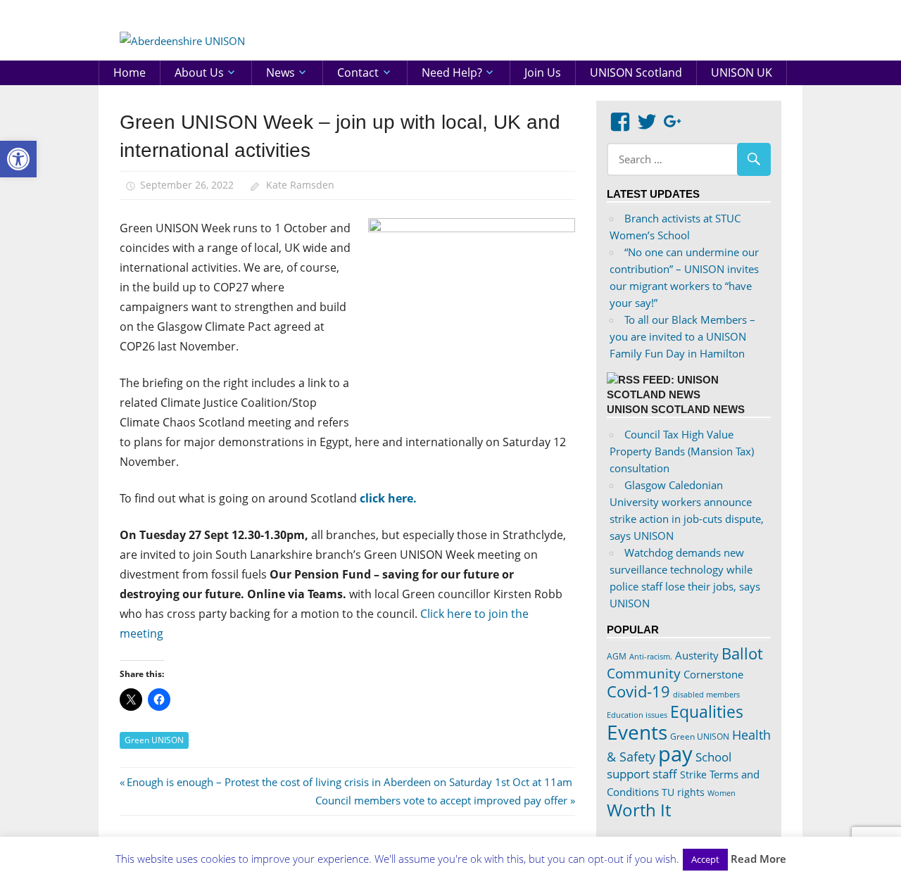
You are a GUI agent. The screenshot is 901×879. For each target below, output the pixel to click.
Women (721, 793)
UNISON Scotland (636, 72)
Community (644, 673)
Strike (693, 775)
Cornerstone (713, 674)
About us (199, 72)
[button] (18, 159)
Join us (542, 72)
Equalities (706, 711)
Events (637, 732)
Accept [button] (705, 859)
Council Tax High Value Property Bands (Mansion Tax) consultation (682, 451)
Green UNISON (154, 740)
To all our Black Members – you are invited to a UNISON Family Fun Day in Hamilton (682, 336)
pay (675, 754)
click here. (390, 498)
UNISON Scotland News (676, 409)
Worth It (639, 809)
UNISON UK (741, 72)
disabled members (706, 694)
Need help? (452, 72)
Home (129, 72)
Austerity (697, 655)
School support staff (669, 765)
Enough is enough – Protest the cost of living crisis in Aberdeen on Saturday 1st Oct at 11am (349, 782)
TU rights (683, 792)
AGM (616, 656)
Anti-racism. (650, 656)
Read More (758, 859)
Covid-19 (638, 691)
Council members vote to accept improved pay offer (441, 800)
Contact (358, 72)
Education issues (637, 715)
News (280, 72)
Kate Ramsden (300, 184)
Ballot (742, 653)
